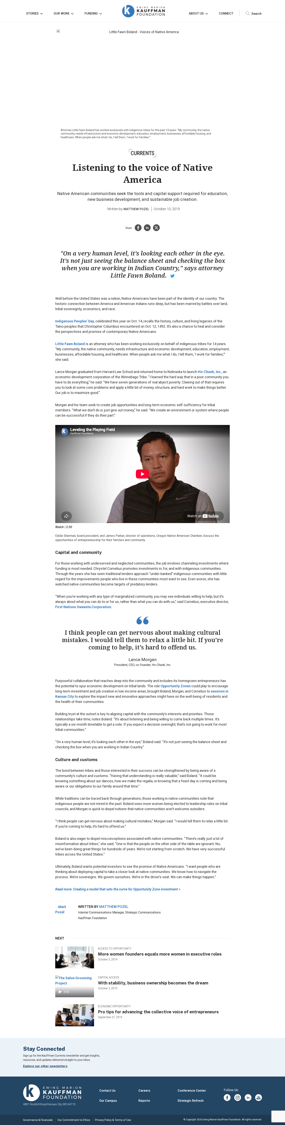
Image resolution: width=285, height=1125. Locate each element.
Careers (144, 1090)
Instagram (237, 1097)
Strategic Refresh (191, 1101)
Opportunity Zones (176, 686)
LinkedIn (248, 1097)
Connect (226, 13)
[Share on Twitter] (172, 275)
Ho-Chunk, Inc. (210, 372)
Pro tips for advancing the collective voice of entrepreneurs (158, 1011)
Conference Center (192, 1090)
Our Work (61, 13)
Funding (91, 13)
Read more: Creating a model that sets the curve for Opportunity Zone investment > (117, 889)
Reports (144, 1101)
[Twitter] (156, 227)
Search (256, 13)
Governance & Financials (38, 1120)
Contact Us (107, 1090)
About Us (196, 13)
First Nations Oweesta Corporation (83, 607)
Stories (32, 13)
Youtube (258, 1097)
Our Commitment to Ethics (74, 1120)
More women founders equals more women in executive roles (160, 954)
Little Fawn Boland (70, 344)
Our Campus (108, 1101)
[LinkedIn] (147, 227)
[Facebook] (138, 227)
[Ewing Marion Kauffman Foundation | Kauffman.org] (52, 1093)
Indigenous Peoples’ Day (74, 321)
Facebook (227, 1097)
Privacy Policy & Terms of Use (113, 1120)
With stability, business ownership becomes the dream (153, 982)
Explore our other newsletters (45, 1066)
